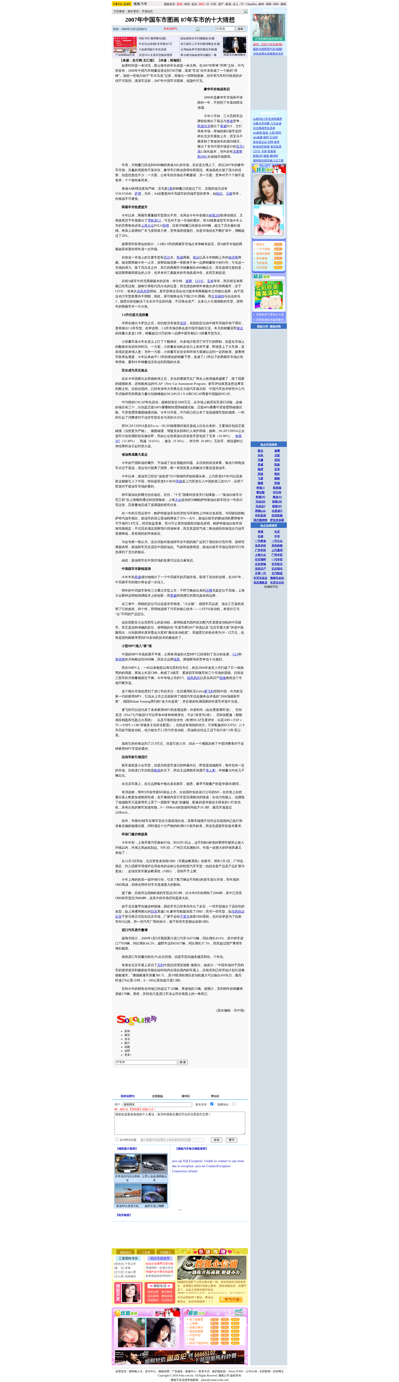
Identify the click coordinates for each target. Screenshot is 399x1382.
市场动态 (147, 11)
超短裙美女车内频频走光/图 (198, 38)
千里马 (185, 916)
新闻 (127, 1031)
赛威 (223, 126)
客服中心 (190, 1371)
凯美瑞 (272, 151)
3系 (170, 188)
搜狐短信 (125, 1252)
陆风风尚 (193, 678)
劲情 (166, 225)
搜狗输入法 (136, 1371)
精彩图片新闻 (127, 1148)
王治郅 (273, 137)
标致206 (214, 215)
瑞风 (176, 659)
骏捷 (266, 155)
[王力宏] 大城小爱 (125, 1272)
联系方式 (204, 1371)
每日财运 (166, 1291)
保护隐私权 (219, 1371)
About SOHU (236, 1371)
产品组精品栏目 (125, 54)
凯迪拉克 (203, 126)
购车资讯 (133, 11)
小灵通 (146, 1252)
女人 (236, 4)
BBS (276, 4)
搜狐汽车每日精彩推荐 (192, 1148)
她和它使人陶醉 (154, 1206)
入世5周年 (275, 132)
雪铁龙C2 (154, 220)
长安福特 (217, 296)
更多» (127, 1054)
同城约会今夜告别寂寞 (159, 1271)
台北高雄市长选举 (264, 128)
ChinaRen (251, 4)
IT (207, 4)
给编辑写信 (271, 586)
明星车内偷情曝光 (235, 54)
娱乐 (194, 4)
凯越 (180, 257)
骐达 (196, 257)
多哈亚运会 (260, 142)
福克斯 (233, 257)
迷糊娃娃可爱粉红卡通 (270, 314)
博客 (269, 4)
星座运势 (153, 1291)
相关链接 (123, 1215)
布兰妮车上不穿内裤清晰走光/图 (200, 44)
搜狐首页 (169, 4)
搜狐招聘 (163, 1371)
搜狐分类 (262, 326)
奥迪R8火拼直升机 (127, 1206)
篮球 (276, 142)
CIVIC (199, 281)
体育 (187, 4)
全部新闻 (264, 1371)
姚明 (266, 137)
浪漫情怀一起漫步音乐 (159, 1267)
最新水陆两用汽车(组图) (268, 49)
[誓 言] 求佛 (122, 1268)
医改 (265, 132)
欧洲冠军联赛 (261, 146)
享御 (179, 481)
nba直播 (258, 137)
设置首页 (121, 1371)
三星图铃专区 (128, 1258)
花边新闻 (153, 1296)
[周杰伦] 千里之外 (125, 1263)
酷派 (157, 770)
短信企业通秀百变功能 (159, 1263)
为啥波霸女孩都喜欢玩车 (268, 53)
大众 (178, 500)
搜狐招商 (275, 326)
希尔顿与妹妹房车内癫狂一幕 (199, 55)
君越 (138, 577)
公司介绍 (251, 1371)
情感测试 (153, 1300)
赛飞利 (209, 691)
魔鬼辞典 (166, 1296)
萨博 (138, 193)
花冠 (183, 323)
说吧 (127, 1050)
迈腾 (209, 590)
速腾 (188, 281)
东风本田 (143, 291)
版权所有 (235, 1375)
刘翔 (270, 142)
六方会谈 (275, 123)
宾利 (160, 965)
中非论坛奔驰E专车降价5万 (155, 44)
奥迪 (230, 121)
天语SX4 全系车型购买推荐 (155, 55)
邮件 (261, 4)
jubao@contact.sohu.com (215, 1380)
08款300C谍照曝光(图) (152, 38)
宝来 (210, 281)
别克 (154, 911)
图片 (127, 1043)
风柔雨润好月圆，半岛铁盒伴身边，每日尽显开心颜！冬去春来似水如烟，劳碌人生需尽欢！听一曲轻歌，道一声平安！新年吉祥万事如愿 (212, 1290)
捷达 (240, 328)
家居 (228, 4)
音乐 (127, 1039)
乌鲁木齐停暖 (261, 123)
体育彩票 (275, 146)
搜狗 (284, 4)
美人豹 (210, 770)
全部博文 (278, 1371)
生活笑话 (166, 1300)
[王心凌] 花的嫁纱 (125, 1276)
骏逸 (222, 678)
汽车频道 (119, 11)
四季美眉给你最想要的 (270, 319)
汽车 (213, 4)
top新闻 (257, 132)
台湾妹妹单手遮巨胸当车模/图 (199, 49)
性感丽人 (165, 1252)
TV (242, 4)
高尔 (167, 257)
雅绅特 (274, 155)
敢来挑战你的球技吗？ (159, 1275)
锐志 (219, 193)
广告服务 (177, 1371)
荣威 (173, 595)
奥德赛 (120, 659)
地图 (127, 1047)
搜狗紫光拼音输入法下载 (268, 160)
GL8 (236, 654)
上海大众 (147, 225)
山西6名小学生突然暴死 (267, 118)
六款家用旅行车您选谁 (152, 49)
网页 (127, 1035)
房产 (221, 4)
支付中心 (150, 1371)
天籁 (229, 193)
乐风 (264, 151)
